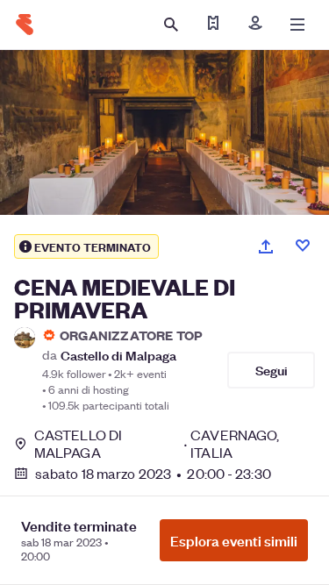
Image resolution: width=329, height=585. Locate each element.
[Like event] (302, 245)
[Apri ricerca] (171, 24)
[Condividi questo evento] (265, 246)
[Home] (24, 24)
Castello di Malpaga (118, 354)
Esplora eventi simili (233, 540)
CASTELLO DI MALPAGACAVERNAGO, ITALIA (156, 443)
